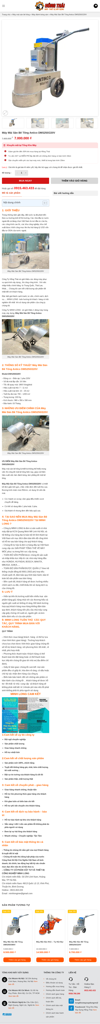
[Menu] (3, 6)
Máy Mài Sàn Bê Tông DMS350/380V (13, 943)
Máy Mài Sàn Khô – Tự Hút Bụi (49, 942)
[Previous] (7, 68)
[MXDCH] (50, 6)
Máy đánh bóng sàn (40, 14)
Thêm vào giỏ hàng (75, 180)
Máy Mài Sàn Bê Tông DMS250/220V (78, 943)
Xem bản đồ (13, 996)
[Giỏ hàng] (96, 6)
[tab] (12, 193)
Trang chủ (6, 14)
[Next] (92, 68)
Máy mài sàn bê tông (21, 14)
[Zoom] (5, 112)
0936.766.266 (74, 993)
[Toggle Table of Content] (43, 203)
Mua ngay (25, 180)
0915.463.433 (24, 188)
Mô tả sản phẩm (11, 193)
